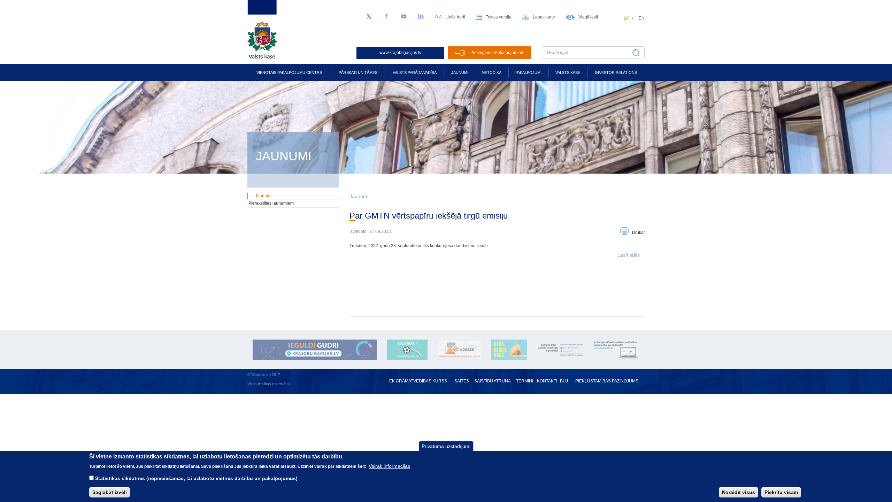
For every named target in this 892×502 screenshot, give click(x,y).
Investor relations (616, 72)
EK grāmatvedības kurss (418, 381)
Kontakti (547, 381)
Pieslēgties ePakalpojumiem (497, 52)
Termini (524, 381)
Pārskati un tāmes (358, 72)
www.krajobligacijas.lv (400, 52)
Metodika (491, 72)
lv (626, 18)
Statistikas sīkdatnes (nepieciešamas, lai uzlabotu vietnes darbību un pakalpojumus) (196, 478)
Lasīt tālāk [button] (628, 255)
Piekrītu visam (781, 492)
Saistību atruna (492, 381)
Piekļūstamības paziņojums (606, 381)
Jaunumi (459, 72)
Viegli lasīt (588, 17)
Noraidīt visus (738, 492)
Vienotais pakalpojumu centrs (289, 72)
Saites (461, 381)
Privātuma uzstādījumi (446, 446)
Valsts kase (567, 72)
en (642, 18)
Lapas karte (544, 17)
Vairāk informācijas (389, 466)
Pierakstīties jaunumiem (271, 203)
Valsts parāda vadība (415, 72)
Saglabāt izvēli (109, 492)
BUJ (564, 381)
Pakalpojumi (528, 72)
